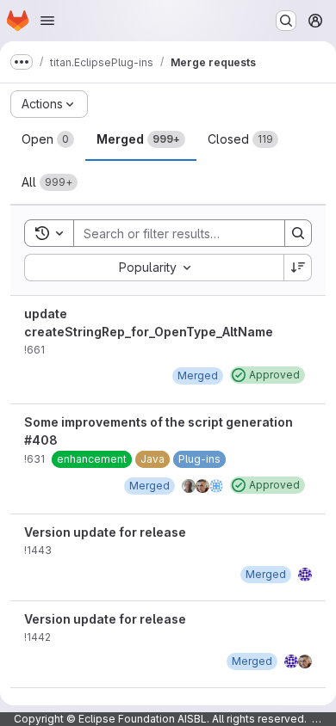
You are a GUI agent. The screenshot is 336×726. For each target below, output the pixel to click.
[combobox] (153, 267)
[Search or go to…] (286, 20)
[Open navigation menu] (47, 20)
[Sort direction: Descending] (298, 267)
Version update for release (105, 532)
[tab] (47, 139)
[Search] (298, 233)
